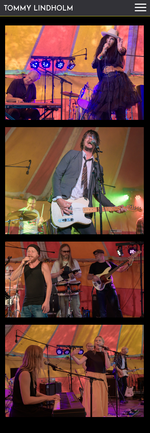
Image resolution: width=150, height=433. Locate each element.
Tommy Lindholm (38, 8)
